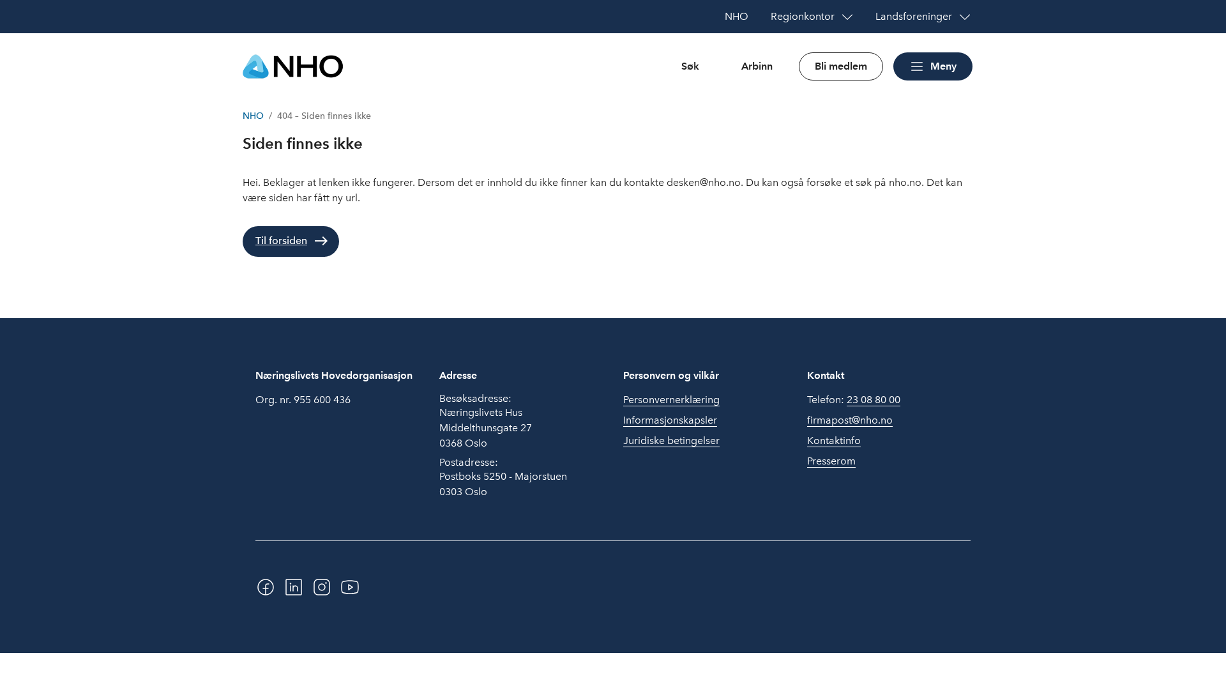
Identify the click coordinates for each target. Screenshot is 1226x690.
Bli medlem (841, 66)
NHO (253, 116)
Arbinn (757, 66)
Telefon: (853, 400)
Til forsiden (281, 240)
